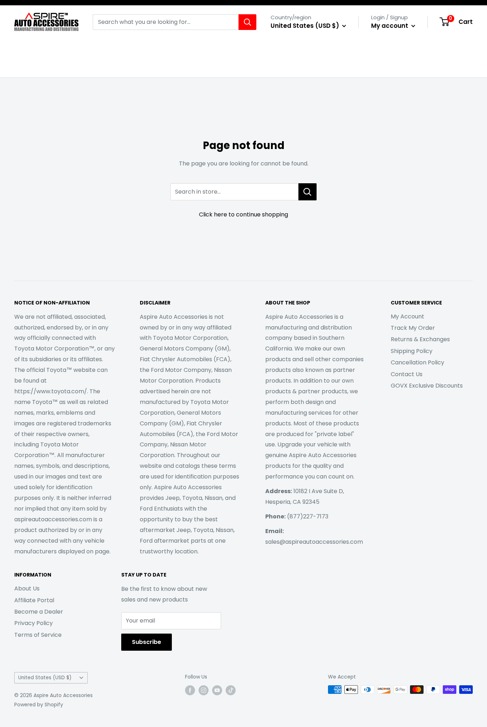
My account (390, 25)
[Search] (247, 22)
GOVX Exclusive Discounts (427, 386)
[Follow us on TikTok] (231, 690)
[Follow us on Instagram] (204, 690)
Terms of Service (38, 635)
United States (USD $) (45, 677)
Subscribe (146, 642)
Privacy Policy (33, 623)
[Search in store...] (307, 191)
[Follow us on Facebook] (190, 690)
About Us (27, 588)
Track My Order (413, 328)
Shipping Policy (411, 351)
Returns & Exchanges (420, 339)
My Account (407, 316)
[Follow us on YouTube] (217, 690)
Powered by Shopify (38, 704)
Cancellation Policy (417, 362)
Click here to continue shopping (243, 214)
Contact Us (406, 374)
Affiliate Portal (34, 600)
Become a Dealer (38, 612)
